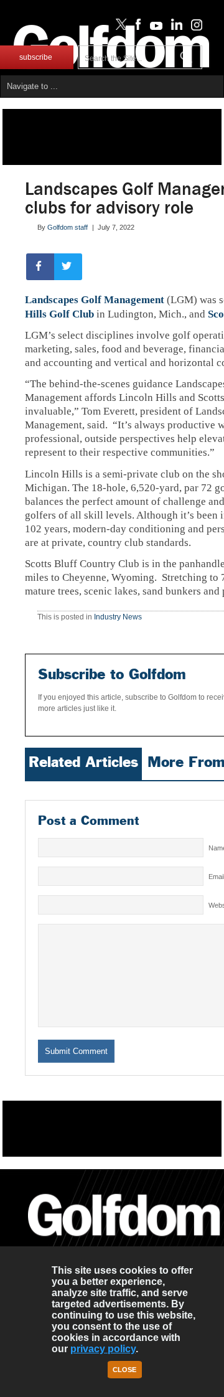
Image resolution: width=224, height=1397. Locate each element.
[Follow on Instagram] (193, 27)
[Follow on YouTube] (153, 27)
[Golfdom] (124, 1241)
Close (124, 1369)
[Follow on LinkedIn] (174, 27)
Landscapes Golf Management (94, 300)
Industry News (118, 617)
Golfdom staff (67, 227)
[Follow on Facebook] (136, 27)
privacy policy (103, 1348)
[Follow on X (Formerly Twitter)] (119, 27)
